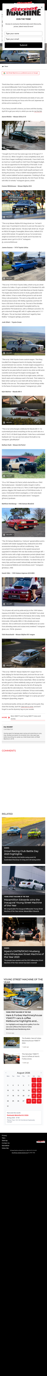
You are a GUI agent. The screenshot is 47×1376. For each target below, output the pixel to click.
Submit (23, 45)
